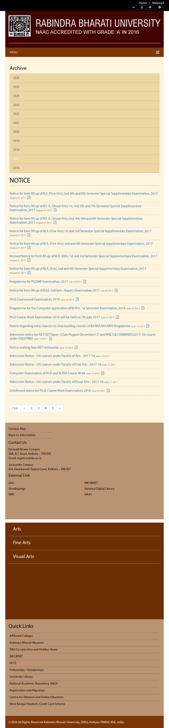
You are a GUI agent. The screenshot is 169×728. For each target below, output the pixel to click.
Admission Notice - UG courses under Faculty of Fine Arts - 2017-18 (63, 364)
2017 (16, 159)
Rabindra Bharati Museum (27, 643)
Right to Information (22, 435)
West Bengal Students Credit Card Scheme (37, 704)
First (15, 408)
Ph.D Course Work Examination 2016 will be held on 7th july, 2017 (62, 317)
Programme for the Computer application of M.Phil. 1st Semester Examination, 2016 (75, 308)
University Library (21, 677)
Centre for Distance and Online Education (37, 697)
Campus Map (17, 429)
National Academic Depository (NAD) (34, 683)
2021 (16, 123)
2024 (16, 96)
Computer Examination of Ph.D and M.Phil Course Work (54, 373)
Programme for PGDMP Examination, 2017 (45, 282)
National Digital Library (99, 489)
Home (143, 3)
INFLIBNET (91, 483)
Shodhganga (17, 489)
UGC (11, 483)
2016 (16, 168)
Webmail (158, 3)
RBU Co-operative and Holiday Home (34, 649)
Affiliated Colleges (21, 636)
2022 (16, 114)
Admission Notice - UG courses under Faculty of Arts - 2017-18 (59, 356)
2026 (16, 78)
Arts (17, 529)
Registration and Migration (27, 690)
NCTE (13, 663)
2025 (16, 87)
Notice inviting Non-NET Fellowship (41, 348)
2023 (16, 105)
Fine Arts (22, 542)
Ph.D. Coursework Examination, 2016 (42, 299)
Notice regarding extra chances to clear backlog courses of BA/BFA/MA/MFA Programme (77, 326)
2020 (16, 132)
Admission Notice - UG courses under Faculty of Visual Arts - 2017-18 (64, 382)
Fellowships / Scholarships (27, 670)
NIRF (12, 494)
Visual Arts (23, 556)
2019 (16, 141)
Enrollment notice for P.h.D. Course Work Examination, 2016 (57, 391)
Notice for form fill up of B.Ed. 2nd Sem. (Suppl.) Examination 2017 (61, 290)
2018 (16, 150)
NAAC (88, 494)
